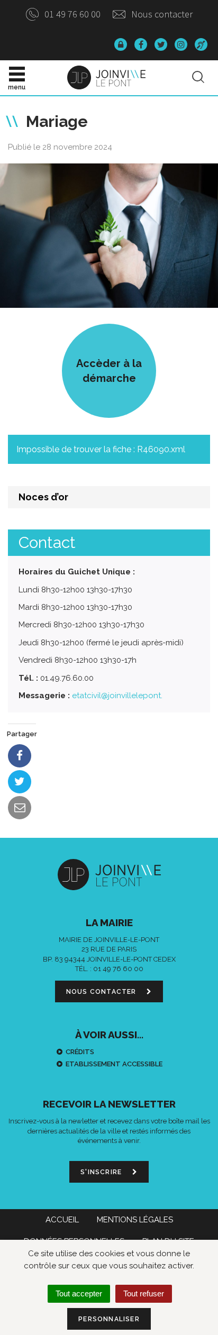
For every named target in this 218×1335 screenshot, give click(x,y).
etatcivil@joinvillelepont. (117, 695)
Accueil (62, 1219)
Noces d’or (43, 496)
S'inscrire (102, 1172)
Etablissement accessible (114, 1064)
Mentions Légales (135, 1219)
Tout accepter (79, 1293)
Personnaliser (109, 1319)
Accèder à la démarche (109, 371)
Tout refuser (143, 1293)
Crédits (80, 1052)
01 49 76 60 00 (71, 14)
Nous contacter (161, 14)
